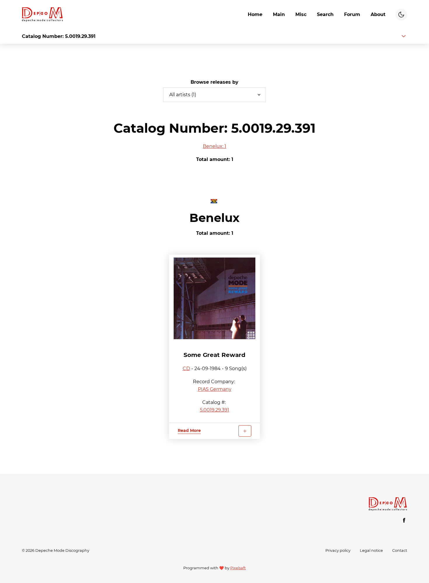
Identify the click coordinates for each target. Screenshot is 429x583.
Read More (189, 430)
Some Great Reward (214, 354)
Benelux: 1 (214, 146)
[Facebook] (404, 520)
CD (186, 368)
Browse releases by (214, 82)
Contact (399, 550)
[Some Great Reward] (214, 298)
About (378, 14)
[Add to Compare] (244, 431)
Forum (352, 14)
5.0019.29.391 (214, 410)
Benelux (214, 218)
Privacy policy (337, 550)
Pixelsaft (238, 568)
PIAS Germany (214, 389)
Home (255, 14)
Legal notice (371, 550)
